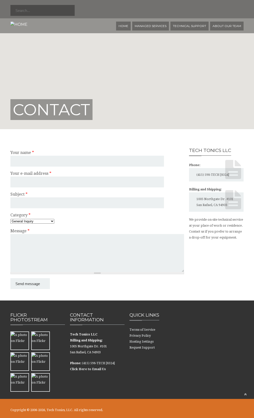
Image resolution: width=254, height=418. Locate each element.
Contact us (196, 231)
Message (20, 231)
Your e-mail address (30, 173)
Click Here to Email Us (88, 369)
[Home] (19, 24)
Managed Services (150, 26)
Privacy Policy (140, 335)
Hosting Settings (141, 341)
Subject (19, 194)
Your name (22, 152)
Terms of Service (142, 329)
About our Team (227, 26)
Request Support (142, 347)
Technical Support (189, 26)
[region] (127, 64)
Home (123, 26)
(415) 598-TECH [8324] (212, 175)
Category (20, 215)
